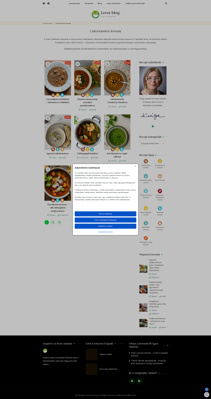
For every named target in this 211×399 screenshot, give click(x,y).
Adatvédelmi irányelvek (106, 232)
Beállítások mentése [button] (105, 226)
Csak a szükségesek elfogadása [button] (105, 220)
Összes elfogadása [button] (105, 214)
